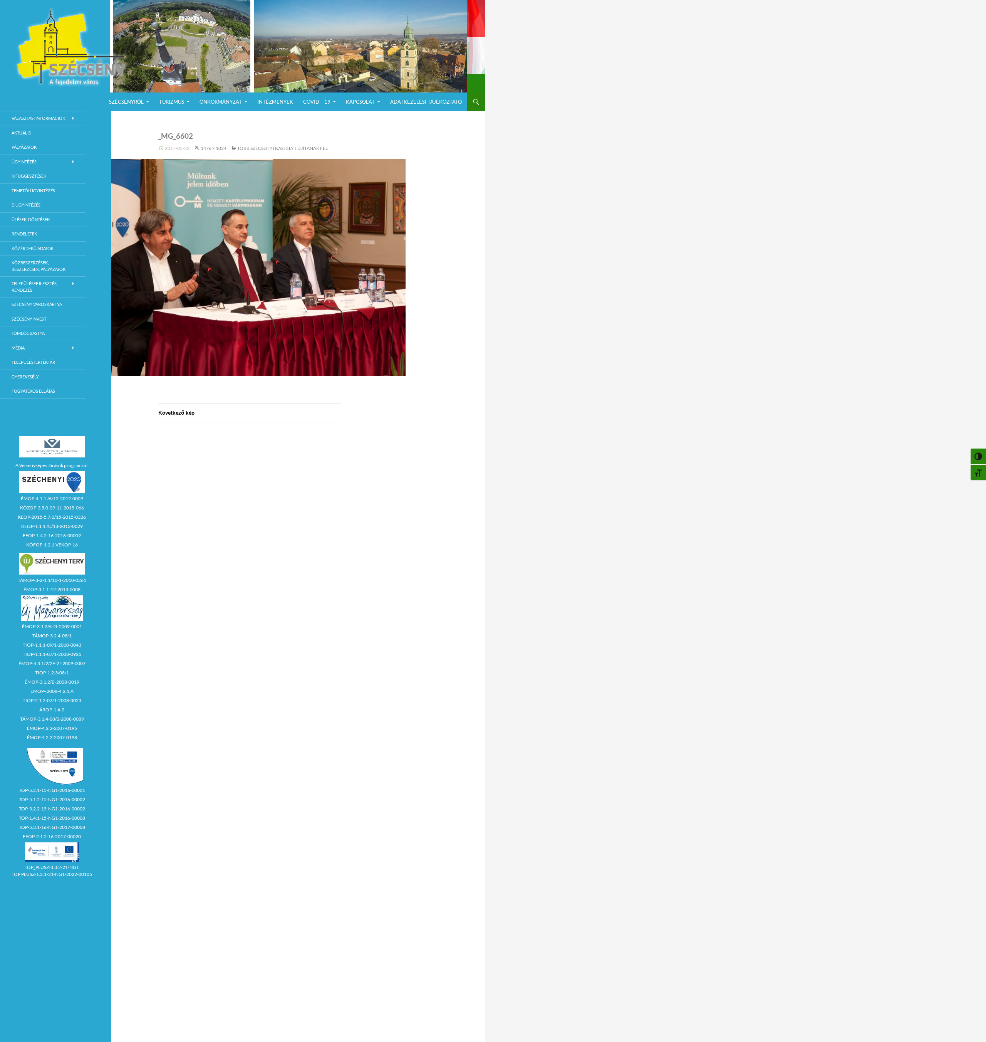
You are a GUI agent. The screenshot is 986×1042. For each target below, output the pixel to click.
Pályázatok (24, 147)
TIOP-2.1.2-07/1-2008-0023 (52, 700)
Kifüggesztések (29, 175)
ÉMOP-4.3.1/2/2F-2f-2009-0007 (52, 663)
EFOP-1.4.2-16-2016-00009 (52, 535)
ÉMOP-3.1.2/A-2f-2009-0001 (52, 626)
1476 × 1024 (213, 148)
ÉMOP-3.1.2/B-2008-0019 (52, 682)
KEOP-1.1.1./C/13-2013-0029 (52, 526)
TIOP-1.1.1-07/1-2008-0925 (52, 654)
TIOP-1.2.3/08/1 (52, 673)
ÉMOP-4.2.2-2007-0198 (52, 737)
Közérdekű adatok (33, 248)
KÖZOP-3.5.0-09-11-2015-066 (52, 508)
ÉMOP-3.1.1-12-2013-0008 (51, 589)
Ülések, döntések (31, 219)
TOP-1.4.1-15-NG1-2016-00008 (52, 818)
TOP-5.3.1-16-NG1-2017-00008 (52, 827)
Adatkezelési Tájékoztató (426, 102)
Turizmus (171, 102)
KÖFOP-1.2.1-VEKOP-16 (52, 545)
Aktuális (21, 132)
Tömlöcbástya (28, 333)
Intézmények (275, 102)
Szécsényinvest (29, 318)
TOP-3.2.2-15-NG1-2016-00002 (52, 809)
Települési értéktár (33, 362)
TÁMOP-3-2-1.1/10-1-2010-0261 (52, 580)
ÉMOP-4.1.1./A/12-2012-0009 (52, 498)
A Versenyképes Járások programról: (52, 465)
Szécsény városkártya (37, 304)
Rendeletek (24, 233)
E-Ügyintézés (26, 204)
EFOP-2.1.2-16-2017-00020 (52, 836)
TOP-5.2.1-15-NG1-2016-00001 (52, 790)
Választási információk (38, 118)
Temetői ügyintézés (33, 190)
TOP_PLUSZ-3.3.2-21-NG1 (52, 867)
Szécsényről (126, 102)
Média (18, 347)
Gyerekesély (25, 376)
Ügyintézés (24, 161)
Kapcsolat (360, 102)
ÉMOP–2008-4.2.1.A (52, 691)
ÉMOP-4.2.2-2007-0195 (52, 728)
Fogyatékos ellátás (33, 390)
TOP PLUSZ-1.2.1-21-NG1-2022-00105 (52, 874)
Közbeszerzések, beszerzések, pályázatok (38, 266)
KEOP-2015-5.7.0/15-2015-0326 (52, 517)
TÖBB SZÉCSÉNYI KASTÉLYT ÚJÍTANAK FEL (282, 148)
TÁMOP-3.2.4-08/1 (52, 636)
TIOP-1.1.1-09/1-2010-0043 (52, 645)
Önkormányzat (221, 102)
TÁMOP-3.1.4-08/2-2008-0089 (52, 719)
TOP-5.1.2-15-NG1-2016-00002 (52, 799)
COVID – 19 (316, 102)
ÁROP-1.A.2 (51, 710)
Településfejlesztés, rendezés (34, 286)
